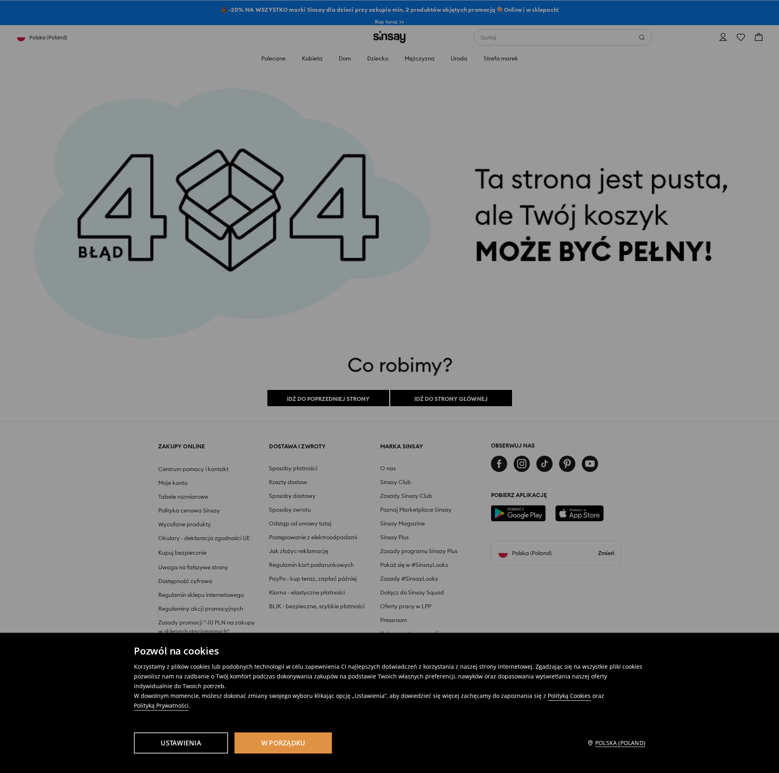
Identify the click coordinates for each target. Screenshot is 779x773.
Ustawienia (181, 743)
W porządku (283, 743)
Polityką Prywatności (161, 705)
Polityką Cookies (569, 696)
